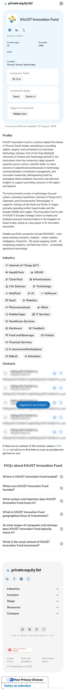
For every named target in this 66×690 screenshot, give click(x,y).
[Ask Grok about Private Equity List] (43, 629)
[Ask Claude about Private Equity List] (29, 629)
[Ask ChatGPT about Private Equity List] (22, 629)
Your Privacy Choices (28, 679)
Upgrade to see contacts (33, 405)
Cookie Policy (10, 660)
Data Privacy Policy (48, 660)
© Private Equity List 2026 (19, 666)
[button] (33, 476)
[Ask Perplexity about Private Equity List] (36, 629)
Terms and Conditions (26, 660)
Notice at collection (17, 685)
